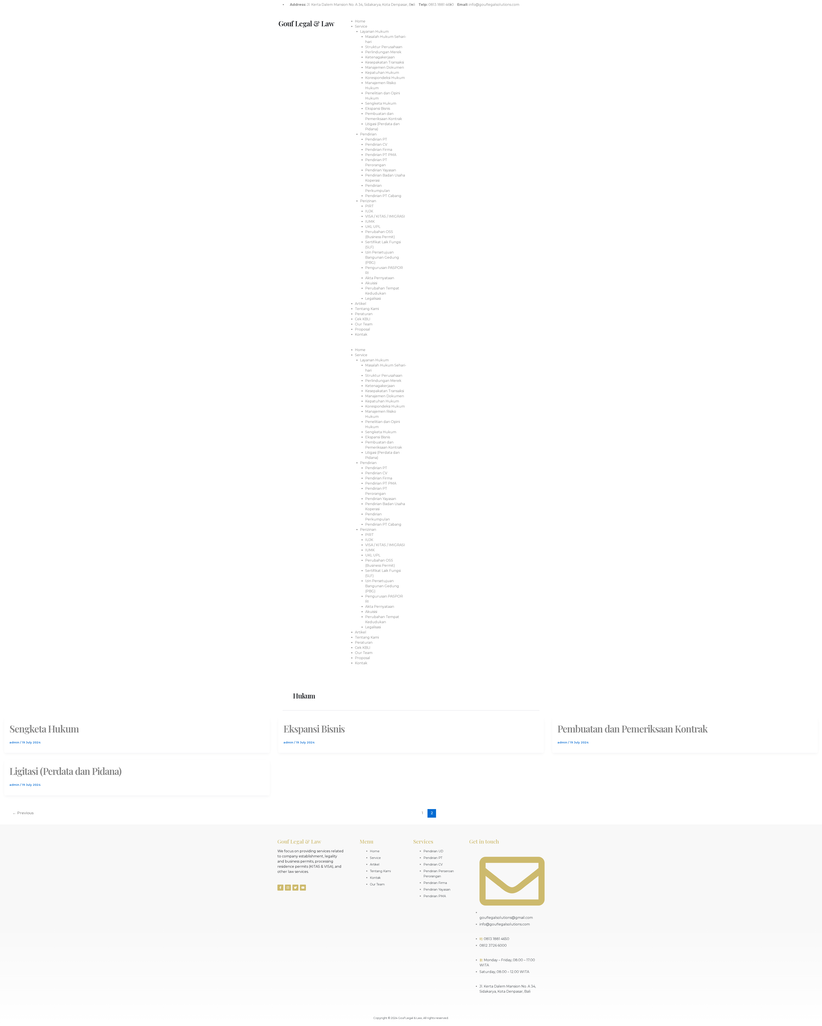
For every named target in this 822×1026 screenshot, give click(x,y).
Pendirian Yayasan (380, 170)
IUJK (369, 211)
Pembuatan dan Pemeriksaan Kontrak (632, 728)
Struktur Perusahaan (383, 47)
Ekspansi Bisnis (377, 109)
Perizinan (368, 201)
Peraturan (363, 314)
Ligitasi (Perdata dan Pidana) (65, 771)
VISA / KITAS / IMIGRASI (385, 216)
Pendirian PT (376, 139)
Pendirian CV (376, 144)
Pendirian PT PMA (380, 155)
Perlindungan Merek (383, 52)
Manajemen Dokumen (384, 67)
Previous (23, 813)
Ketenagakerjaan (380, 57)
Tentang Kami (367, 309)
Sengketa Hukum (380, 103)
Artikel (360, 304)
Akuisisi (371, 283)
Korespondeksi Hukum (385, 78)
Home (360, 21)
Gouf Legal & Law (306, 23)
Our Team (363, 324)
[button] (376, 344)
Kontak (361, 334)
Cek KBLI (362, 319)
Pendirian (368, 134)
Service (361, 26)
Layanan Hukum (374, 32)
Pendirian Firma (378, 150)
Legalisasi (373, 299)
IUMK (370, 221)
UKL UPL (372, 227)
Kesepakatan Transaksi (384, 62)
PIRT (369, 206)
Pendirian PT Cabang (383, 196)
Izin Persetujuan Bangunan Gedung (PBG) (382, 257)
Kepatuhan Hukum (382, 73)
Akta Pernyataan (379, 278)
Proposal (362, 329)
